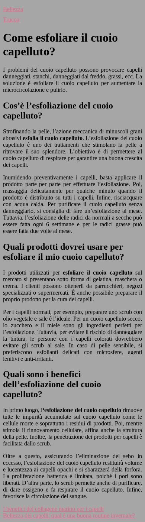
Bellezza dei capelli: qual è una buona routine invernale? (69, 515)
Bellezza (13, 9)
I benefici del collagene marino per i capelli (53, 509)
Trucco (11, 19)
